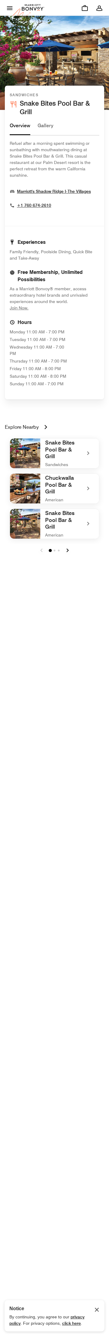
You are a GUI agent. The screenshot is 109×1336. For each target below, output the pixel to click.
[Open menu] (9, 8)
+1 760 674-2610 (34, 205)
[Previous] (41, 550)
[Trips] (85, 8)
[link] (54, 453)
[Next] (67, 550)
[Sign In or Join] (99, 8)
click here (71, 1323)
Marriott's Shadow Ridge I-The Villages (54, 191)
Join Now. (39, 307)
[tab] (20, 128)
